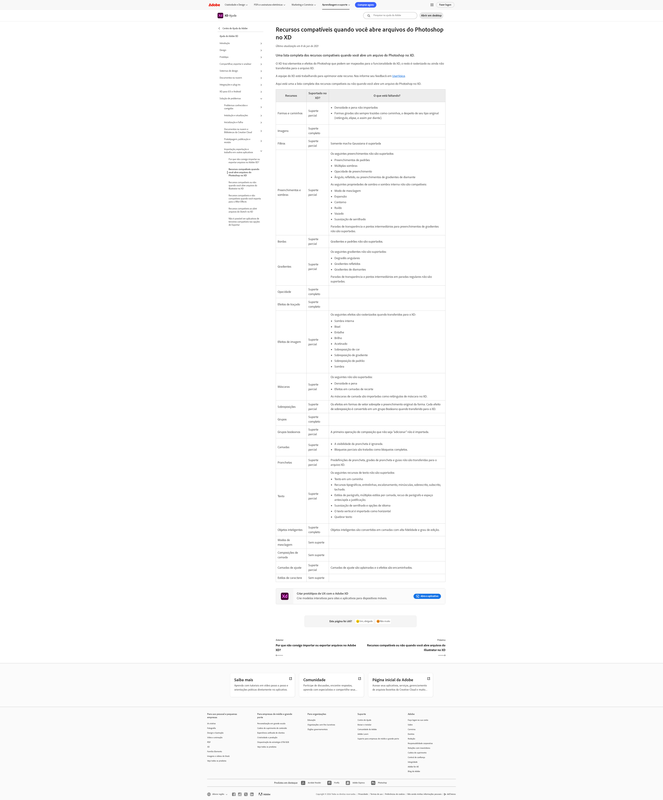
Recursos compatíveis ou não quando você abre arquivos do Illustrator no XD (243, 185)
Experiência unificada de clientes (271, 733)
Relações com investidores (419, 748)
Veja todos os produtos (216, 761)
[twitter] (246, 794)
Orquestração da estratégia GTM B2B (273, 742)
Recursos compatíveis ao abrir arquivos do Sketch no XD (243, 210)
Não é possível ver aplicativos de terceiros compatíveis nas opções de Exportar (244, 221)
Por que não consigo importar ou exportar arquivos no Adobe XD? (244, 161)
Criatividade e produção (267, 737)
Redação (411, 739)
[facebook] (234, 794)
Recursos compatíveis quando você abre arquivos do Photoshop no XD (244, 172)
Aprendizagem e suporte (334, 4)
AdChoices (451, 794)
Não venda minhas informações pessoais (424, 794)
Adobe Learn (363, 734)
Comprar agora (366, 4)
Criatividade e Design (235, 4)
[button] (432, 5)
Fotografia (211, 728)
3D (208, 747)
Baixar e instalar (364, 725)
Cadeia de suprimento (417, 752)
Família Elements (214, 751)
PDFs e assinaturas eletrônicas (268, 4)
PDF (209, 742)
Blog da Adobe (414, 771)
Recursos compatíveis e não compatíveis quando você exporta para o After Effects (245, 198)
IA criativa (211, 723)
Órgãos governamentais (318, 729)
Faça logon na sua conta (418, 720)
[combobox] (390, 15)
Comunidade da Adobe (367, 729)
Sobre (410, 725)
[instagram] (240, 794)
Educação (311, 720)
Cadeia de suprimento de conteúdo (272, 728)
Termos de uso (376, 794)
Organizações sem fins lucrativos (321, 725)
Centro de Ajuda (364, 720)
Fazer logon (445, 4)
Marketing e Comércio (302, 4)
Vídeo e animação (214, 737)
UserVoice (398, 76)
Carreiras (412, 729)
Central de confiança (416, 757)
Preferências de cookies (395, 794)
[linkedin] (252, 794)
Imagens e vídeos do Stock (218, 756)
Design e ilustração (215, 733)
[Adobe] (214, 4)
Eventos (411, 734)
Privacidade (363, 794)
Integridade (412, 762)
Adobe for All (413, 766)
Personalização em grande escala (271, 723)
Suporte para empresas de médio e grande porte (377, 739)
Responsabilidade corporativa (420, 743)
